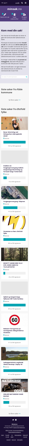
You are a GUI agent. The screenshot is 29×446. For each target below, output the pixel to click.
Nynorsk (14, 440)
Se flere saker (14, 100)
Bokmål (8, 440)
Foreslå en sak (7, 436)
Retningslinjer (18, 435)
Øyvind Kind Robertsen (19, 427)
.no (14, 9)
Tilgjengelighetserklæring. (14, 432)
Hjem (2, 435)
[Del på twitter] (13, 420)
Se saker (12, 436)
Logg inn (5, 3)
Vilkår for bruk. (9, 430)
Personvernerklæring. (18, 430)
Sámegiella (20, 440)
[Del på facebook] (16, 420)
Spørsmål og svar (25, 436)
